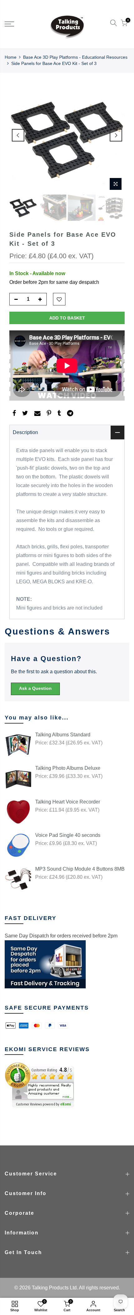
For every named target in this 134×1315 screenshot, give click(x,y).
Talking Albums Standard (62, 734)
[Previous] (18, 135)
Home (11, 57)
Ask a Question (35, 688)
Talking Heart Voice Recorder (67, 801)
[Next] (116, 135)
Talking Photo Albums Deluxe (67, 768)
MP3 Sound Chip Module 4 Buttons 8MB (80, 869)
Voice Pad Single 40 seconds (67, 835)
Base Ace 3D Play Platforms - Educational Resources (75, 57)
